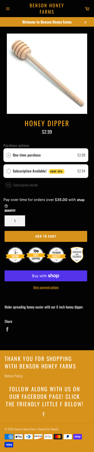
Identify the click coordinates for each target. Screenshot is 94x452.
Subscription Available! (38, 171)
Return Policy (14, 376)
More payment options (46, 287)
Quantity (10, 210)
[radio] (8, 155)
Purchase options (16, 145)
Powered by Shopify (48, 429)
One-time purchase (27, 155)
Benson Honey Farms (47, 8)
